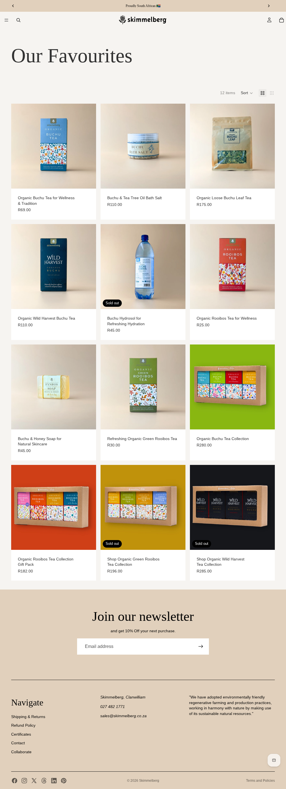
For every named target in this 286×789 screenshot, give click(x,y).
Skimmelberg (149, 781)
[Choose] (87, 180)
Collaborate (21, 752)
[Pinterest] (63, 780)
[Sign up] (201, 646)
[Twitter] (34, 780)
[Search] (18, 20)
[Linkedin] (54, 780)
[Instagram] (24, 780)
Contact (18, 743)
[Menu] (6, 20)
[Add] (177, 180)
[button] (247, 93)
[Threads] (44, 780)
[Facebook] (14, 780)
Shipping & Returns (28, 716)
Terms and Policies (260, 781)
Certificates (21, 734)
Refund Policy (23, 725)
